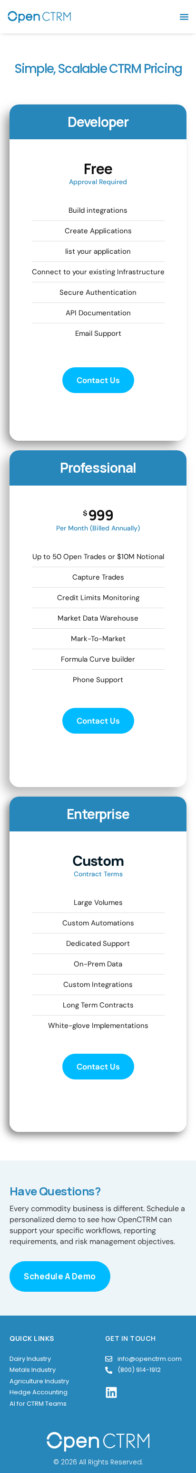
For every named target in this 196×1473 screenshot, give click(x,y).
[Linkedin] (111, 1392)
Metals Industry (33, 1369)
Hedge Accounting (39, 1392)
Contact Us (98, 380)
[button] (184, 17)
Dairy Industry (30, 1358)
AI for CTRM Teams (38, 1403)
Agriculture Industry (39, 1381)
